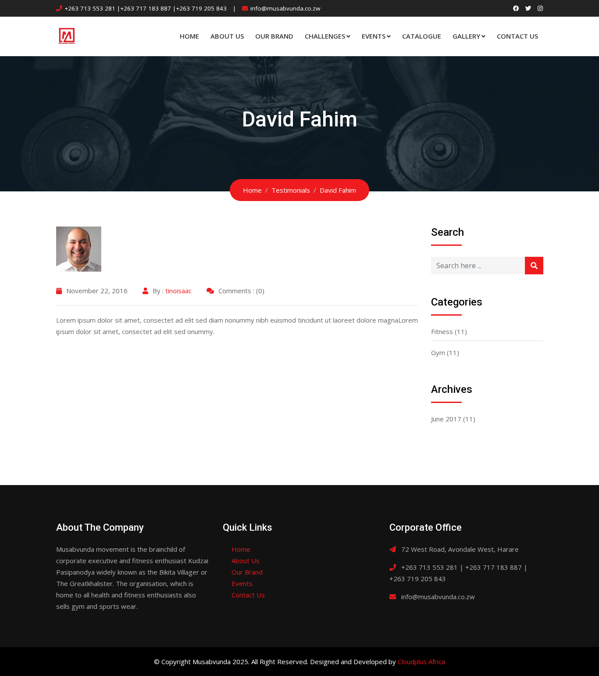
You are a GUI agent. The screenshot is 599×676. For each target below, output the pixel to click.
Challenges (325, 36)
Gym (438, 352)
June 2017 (446, 418)
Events (373, 36)
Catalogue (421, 36)
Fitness (442, 331)
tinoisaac (178, 290)
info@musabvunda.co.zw (285, 8)
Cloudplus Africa (421, 661)
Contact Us (517, 36)
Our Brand (274, 36)
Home (189, 36)
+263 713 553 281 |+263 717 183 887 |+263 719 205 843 (145, 8)
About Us (227, 36)
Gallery (466, 36)
